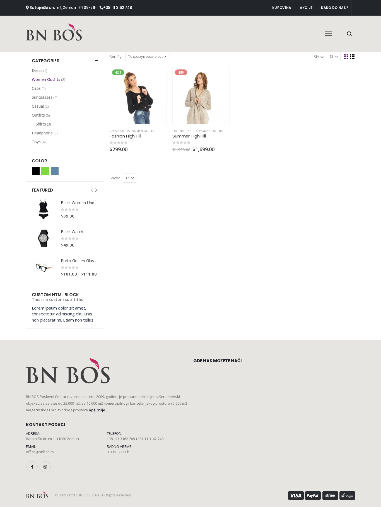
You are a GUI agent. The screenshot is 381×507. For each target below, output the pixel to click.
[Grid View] (346, 56)
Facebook (32, 466)
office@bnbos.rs (40, 451)
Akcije (306, 7)
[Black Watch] (43, 238)
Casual (38, 106)
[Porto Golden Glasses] (43, 267)
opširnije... (98, 409)
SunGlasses (42, 97)
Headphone (42, 133)
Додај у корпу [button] (157, 76)
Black (36, 171)
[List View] (352, 56)
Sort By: (116, 56)
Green (45, 171)
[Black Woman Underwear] (43, 209)
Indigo (55, 171)
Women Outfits (143, 131)
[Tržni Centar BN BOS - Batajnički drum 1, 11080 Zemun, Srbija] (54, 33)
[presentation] (92, 190)
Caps (113, 131)
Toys (36, 141)
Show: (319, 56)
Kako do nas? (334, 7)
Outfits (124, 131)
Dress (37, 70)
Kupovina (281, 7)
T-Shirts (191, 131)
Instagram (45, 466)
